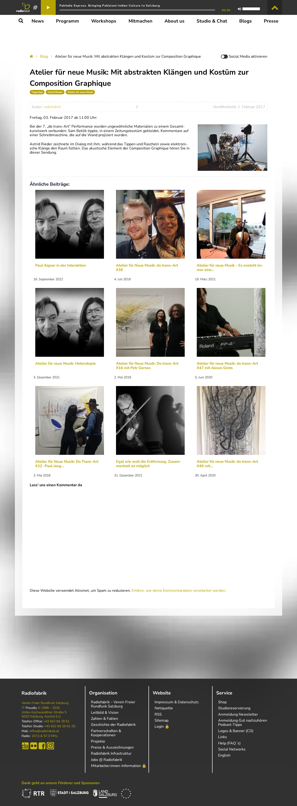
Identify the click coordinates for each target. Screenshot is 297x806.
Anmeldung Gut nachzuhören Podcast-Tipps (242, 722)
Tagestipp (37, 92)
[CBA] (25, 746)
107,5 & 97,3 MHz (44, 736)
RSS (158, 714)
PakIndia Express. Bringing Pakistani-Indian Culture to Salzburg (109, 5)
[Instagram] (50, 746)
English (224, 755)
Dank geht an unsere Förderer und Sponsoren (61, 783)
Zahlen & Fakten (104, 718)
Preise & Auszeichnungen (112, 747)
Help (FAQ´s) (229, 743)
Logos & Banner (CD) (235, 730)
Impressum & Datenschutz (177, 702)
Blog (44, 56)
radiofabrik (52, 106)
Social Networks (231, 749)
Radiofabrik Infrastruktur (111, 753)
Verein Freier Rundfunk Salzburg (45, 703)
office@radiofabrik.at (44, 731)
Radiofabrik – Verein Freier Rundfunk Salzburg (113, 704)
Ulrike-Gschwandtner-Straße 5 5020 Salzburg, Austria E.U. (44, 714)
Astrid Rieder (55, 92)
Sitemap (161, 720)
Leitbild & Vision (105, 712)
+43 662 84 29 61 (56, 721)
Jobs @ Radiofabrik (106, 759)
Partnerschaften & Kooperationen (106, 733)
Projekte (98, 741)
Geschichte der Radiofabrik (113, 724)
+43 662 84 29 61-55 (59, 726)
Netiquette (164, 708)
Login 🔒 (162, 726)
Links (222, 737)
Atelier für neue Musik (80, 92)
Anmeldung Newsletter (238, 714)
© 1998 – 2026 (49, 708)
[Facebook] (42, 746)
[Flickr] (33, 746)
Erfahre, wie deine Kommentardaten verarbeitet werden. (179, 590)
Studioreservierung (234, 708)
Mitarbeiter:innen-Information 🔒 (118, 765)
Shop (222, 702)
